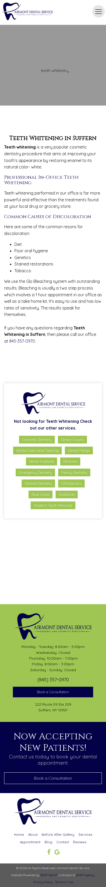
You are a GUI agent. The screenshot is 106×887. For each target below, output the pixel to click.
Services (85, 834)
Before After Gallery (58, 834)
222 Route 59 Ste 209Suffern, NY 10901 (53, 707)
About (33, 834)
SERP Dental (48, 875)
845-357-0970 (22, 341)
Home (19, 834)
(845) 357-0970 (53, 680)
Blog (48, 842)
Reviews (79, 842)
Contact (62, 842)
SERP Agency (85, 875)
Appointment (30, 842)
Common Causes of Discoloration (37, 374)
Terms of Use (64, 882)
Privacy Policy (43, 882)
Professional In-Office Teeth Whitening (40, 366)
